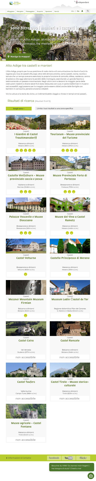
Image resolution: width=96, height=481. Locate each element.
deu (72, 11)
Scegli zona (18, 109)
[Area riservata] (82, 11)
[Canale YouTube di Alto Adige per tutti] (69, 458)
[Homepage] (15, 3)
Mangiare (20, 11)
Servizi (56, 11)
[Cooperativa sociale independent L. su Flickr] (83, 458)
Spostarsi (48, 11)
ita (78, 11)
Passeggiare (30, 11)
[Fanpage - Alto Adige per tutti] (54, 458)
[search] (87, 11)
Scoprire (40, 11)
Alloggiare (10, 11)
